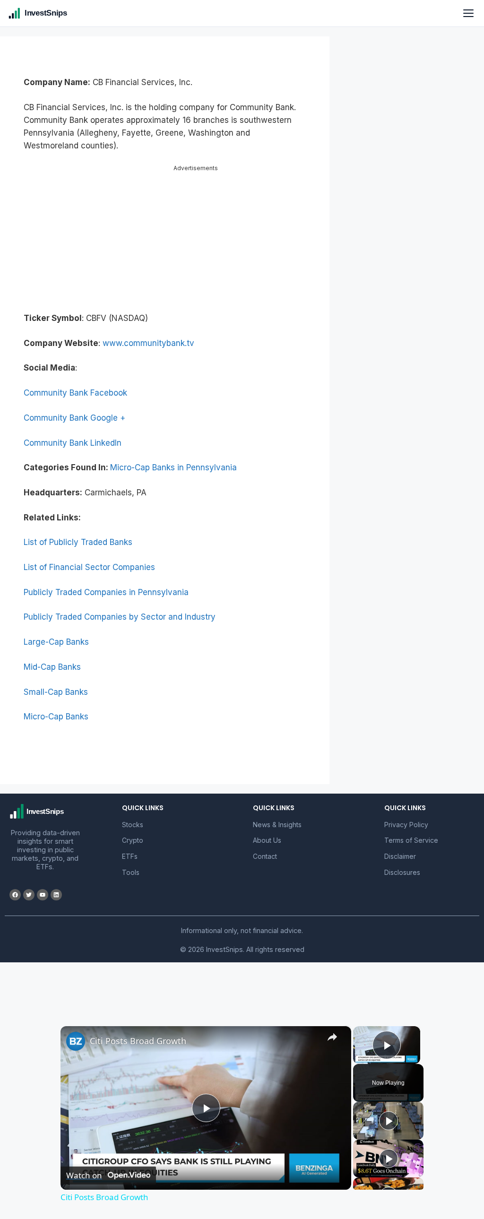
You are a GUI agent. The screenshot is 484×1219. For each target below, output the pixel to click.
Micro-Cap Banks (56, 716)
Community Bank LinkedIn (72, 443)
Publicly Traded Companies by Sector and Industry (120, 617)
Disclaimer (400, 856)
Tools (130, 872)
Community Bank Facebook (75, 393)
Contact (265, 856)
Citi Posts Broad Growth (138, 1040)
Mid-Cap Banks (52, 667)
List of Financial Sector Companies (89, 567)
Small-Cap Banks (56, 692)
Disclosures (402, 872)
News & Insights (277, 825)
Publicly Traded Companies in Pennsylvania (106, 592)
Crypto (132, 840)
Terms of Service (411, 840)
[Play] (388, 1120)
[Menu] (468, 13)
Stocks (132, 825)
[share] (332, 1037)
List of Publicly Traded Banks (78, 542)
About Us (267, 840)
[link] (75, 1041)
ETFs (130, 856)
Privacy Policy (406, 825)
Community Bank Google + (74, 418)
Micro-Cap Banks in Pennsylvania (173, 467)
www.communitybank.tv (148, 343)
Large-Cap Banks (56, 642)
